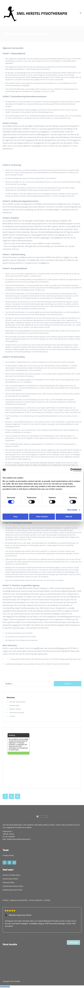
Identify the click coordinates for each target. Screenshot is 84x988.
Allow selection (42, 516)
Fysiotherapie (14, 705)
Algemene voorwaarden (19, 900)
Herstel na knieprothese (11, 875)
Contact (12, 716)
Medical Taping (14, 709)
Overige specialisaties (17, 702)
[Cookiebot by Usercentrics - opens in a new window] (71, 469)
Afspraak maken (8, 882)
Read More (73, 942)
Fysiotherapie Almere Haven (13, 886)
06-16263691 (10, 837)
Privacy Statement (35, 900)
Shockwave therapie (16, 713)
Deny (15, 516)
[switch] (32, 502)
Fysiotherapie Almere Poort (12, 890)
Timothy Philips (8, 855)
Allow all (68, 516)
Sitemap (47, 900)
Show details (72, 510)
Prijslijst (5, 900)
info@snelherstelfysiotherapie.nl (19, 839)
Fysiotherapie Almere (10, 879)
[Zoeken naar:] (28, 683)
